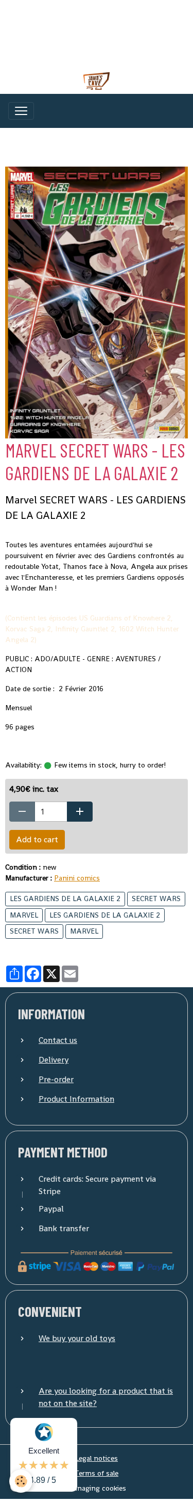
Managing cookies (96, 1488)
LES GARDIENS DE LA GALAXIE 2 (65, 898)
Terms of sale (96, 1473)
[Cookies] (20, 1481)
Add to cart (37, 839)
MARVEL (24, 915)
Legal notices (96, 1458)
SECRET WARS (156, 898)
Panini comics (77, 878)
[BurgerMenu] (21, 111)
